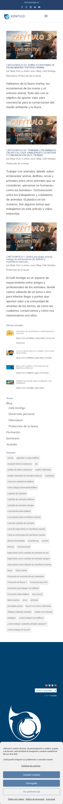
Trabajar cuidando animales (19, 612)
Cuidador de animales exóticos (20, 499)
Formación (50, 338)
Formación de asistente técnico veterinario (25, 576)
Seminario (20, 343)
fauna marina (21, 570)
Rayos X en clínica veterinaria (38, 606)
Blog (39, 71)
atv (36, 464)
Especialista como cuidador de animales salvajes (28, 559)
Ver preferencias (31, 791)
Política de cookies (16, 799)
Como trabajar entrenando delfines (22, 488)
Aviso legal (50, 799)
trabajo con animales (43, 612)
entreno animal (23, 547)
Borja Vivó (15, 71)
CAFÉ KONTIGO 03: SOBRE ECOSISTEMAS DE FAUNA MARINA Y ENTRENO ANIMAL (30, 66)
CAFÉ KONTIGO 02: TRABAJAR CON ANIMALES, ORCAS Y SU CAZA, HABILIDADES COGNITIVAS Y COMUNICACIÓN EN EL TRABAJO (31, 153)
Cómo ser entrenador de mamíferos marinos (26, 535)
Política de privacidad (35, 799)
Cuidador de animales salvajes (20, 505)
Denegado (31, 783)
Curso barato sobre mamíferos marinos (24, 517)
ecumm (45, 541)
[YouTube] (39, 8)
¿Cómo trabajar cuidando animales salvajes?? (27, 624)
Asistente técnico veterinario (19, 464)
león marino (37, 594)
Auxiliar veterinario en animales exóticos (24, 476)
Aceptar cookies (31, 774)
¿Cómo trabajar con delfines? (31, 618)
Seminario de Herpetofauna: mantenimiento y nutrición (35, 332)
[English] (46, 685)
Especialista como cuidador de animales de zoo (28, 553)
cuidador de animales (16, 494)
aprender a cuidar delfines (28, 458)
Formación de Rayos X (17, 582)
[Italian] (52, 685)
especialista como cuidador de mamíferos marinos (29, 565)
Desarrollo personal (21, 414)
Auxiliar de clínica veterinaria (19, 470)
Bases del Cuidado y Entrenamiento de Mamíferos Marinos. (32, 367)
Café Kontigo (48, 71)
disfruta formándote (16, 541)
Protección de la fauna (29, 76)
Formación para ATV (38, 582)
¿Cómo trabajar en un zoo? (18, 630)
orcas (25, 600)
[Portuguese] (55, 685)
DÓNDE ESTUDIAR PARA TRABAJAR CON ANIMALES (34, 382)
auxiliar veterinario (43, 470)
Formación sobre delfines (18, 594)
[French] (49, 685)
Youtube (48, 358)
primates (34, 600)
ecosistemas (33, 541)
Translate (53, 696)
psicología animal (14, 606)
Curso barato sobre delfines (19, 511)
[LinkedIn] (35, 8)
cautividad (49, 476)
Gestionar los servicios (30, 766)
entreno (10, 547)
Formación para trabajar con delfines (23, 588)
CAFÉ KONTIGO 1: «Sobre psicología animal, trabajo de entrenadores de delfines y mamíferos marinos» (29, 259)
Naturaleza (11, 76)
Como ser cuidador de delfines (20, 482)
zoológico (11, 618)
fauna (9, 570)
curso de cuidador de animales (20, 523)
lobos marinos (13, 600)
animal (10, 458)
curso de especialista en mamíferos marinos (26, 529)
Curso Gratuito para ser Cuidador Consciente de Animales (35, 352)
